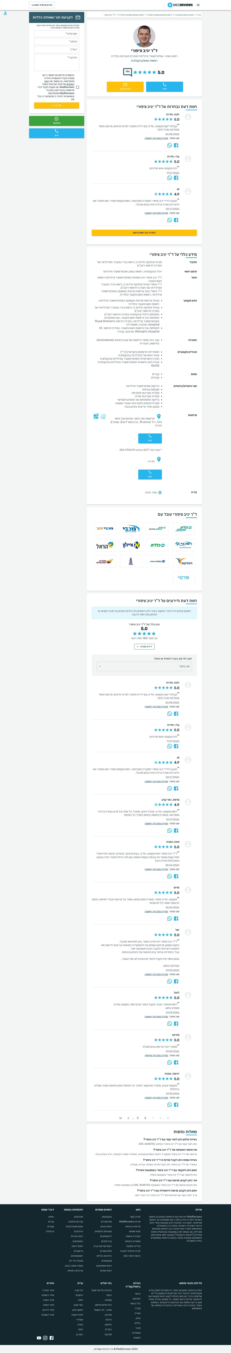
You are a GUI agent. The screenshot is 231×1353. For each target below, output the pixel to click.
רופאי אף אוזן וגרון (103, 1246)
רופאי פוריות (77, 1236)
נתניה (80, 1324)
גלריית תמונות (133, 1246)
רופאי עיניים (106, 1226)
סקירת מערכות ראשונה (156, 138)
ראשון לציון (77, 1309)
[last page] (120, 1118)
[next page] (128, 1118)
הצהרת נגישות (133, 1236)
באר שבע (78, 1304)
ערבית (51, 1221)
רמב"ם (108, 1329)
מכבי (138, 1327)
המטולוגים (78, 1241)
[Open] (100, 666)
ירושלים (79, 1295)
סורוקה (108, 1334)
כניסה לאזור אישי (132, 1255)
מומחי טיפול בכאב (74, 1265)
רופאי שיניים (106, 1270)
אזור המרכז (48, 1290)
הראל (137, 1293)
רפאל (109, 1295)
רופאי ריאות (77, 1246)
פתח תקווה (77, 1314)
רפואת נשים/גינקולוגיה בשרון (160, 15)
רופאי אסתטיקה (104, 1265)
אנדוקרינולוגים (76, 1221)
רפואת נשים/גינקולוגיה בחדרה (131, 15)
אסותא (108, 1299)
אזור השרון (48, 1299)
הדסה (108, 1319)
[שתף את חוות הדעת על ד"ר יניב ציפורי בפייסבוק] (176, 145)
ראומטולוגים (77, 1255)
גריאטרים (78, 1250)
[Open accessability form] (5, 13)
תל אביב (79, 1290)
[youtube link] (38, 1338)
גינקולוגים (107, 1216)
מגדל (137, 1308)
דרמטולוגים (106, 1236)
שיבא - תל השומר (103, 1309)
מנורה (137, 1313)
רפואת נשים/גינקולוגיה (184, 15)
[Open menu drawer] (198, 5)
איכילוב (108, 1314)
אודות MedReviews (129, 1221)
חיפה (80, 1299)
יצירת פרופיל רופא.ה (130, 1250)
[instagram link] (44, 1338)
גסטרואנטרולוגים (74, 1226)
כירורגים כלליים (104, 1255)
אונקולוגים (107, 1260)
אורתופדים (106, 1221)
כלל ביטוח (135, 1303)
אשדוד (79, 1319)
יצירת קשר (135, 1216)
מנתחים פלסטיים (103, 1231)
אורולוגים (78, 1216)
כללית (137, 1323)
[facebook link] (51, 1338)
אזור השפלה (47, 1314)
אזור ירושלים (48, 1295)
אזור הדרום (48, 1309)
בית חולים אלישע (103, 1304)
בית (199, 15)
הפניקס (136, 1298)
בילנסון (108, 1324)
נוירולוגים (78, 1231)
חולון (80, 1329)
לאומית (136, 1337)
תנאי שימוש (134, 1231)
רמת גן (79, 1334)
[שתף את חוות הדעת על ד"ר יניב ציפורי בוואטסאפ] (169, 145)
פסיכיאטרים (106, 1250)
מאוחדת (136, 1332)
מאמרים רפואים (132, 1241)
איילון (138, 1318)
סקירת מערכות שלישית (156, 1055)
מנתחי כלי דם (76, 1260)
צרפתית (50, 1231)
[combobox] (144, 666)
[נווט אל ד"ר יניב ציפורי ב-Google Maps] (95, 418)
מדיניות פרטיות (132, 1226)
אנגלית (50, 1226)
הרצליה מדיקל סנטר (101, 1290)
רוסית (51, 1216)
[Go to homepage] (180, 5)
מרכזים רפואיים (75, 1270)
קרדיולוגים (106, 1241)
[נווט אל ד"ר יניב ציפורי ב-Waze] (102, 418)
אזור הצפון (48, 1304)
